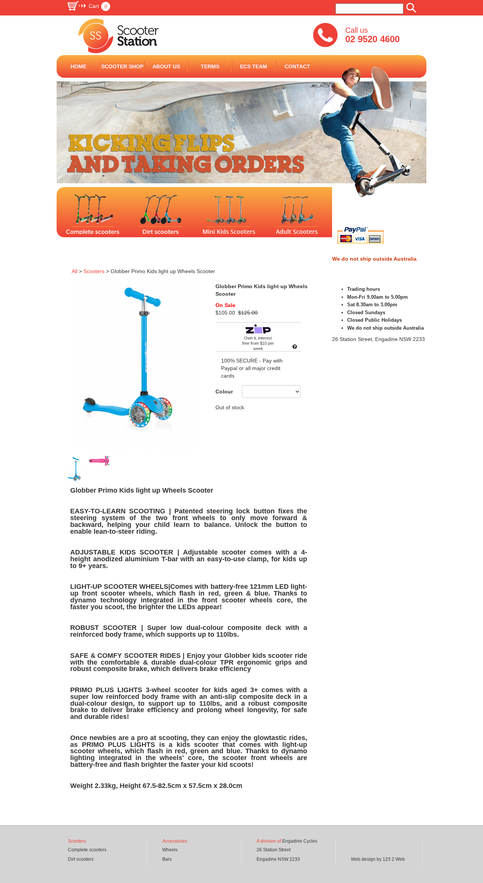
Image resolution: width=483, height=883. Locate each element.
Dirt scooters (81, 859)
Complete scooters (87, 849)
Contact (297, 66)
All (74, 271)
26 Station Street (274, 849)
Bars (167, 859)
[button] (88, 6)
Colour (224, 392)
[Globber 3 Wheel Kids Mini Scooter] (333, 219)
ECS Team (253, 66)
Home (78, 66)
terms (210, 66)
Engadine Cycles (299, 841)
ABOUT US (166, 66)
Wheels (170, 849)
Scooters (94, 271)
